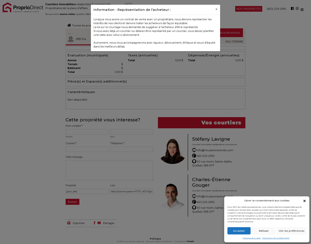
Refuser (264, 230)
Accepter (239, 230)
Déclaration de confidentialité (275, 238)
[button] (304, 200)
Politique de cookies (252, 238)
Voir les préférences (291, 230)
